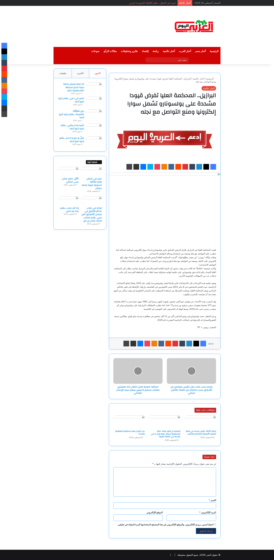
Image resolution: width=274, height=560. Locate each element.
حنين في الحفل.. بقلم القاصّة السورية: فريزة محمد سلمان (145, 2)
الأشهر (98, 73)
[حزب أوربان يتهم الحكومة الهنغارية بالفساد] (129, 422)
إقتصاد (145, 51)
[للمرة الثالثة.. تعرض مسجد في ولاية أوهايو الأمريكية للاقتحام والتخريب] (200, 422)
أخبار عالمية (169, 51)
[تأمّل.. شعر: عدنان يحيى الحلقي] (68, 171)
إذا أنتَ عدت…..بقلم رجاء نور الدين (69, 209)
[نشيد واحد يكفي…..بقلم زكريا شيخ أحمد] (94, 129)
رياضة (156, 51)
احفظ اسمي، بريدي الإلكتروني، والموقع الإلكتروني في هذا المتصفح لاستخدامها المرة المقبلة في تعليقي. (165, 524)
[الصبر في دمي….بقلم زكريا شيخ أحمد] (94, 102)
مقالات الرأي (110, 51)
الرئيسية (214, 51)
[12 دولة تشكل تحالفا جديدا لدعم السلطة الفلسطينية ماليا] (94, 87)
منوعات (95, 51)
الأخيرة (80, 73)
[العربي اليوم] (194, 26)
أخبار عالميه (198, 78)
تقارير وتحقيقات (129, 51)
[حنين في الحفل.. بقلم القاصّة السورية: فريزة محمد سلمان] (91, 171)
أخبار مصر (200, 51)
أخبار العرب (185, 51)
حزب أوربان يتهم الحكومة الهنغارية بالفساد (130, 432)
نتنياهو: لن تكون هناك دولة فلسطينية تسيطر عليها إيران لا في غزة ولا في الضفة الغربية (165, 433)
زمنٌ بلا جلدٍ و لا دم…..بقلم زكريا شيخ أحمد (71, 139)
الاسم (212, 500)
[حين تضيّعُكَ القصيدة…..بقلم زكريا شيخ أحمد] (94, 114)
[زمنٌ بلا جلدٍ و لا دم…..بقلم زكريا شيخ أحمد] (94, 141)
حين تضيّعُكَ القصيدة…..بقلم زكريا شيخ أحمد (71, 114)
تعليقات (62, 73)
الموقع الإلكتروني (155, 512)
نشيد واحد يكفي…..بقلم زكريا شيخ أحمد (72, 127)
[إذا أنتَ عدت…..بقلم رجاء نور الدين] (68, 200)
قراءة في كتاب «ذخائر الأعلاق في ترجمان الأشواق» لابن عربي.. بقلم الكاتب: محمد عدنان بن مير (91, 214)
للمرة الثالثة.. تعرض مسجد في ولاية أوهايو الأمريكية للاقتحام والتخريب (201, 432)
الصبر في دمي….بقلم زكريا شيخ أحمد (71, 100)
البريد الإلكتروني (207, 512)
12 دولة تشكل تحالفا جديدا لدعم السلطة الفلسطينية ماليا (73, 87)
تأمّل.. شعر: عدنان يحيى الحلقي (70, 180)
